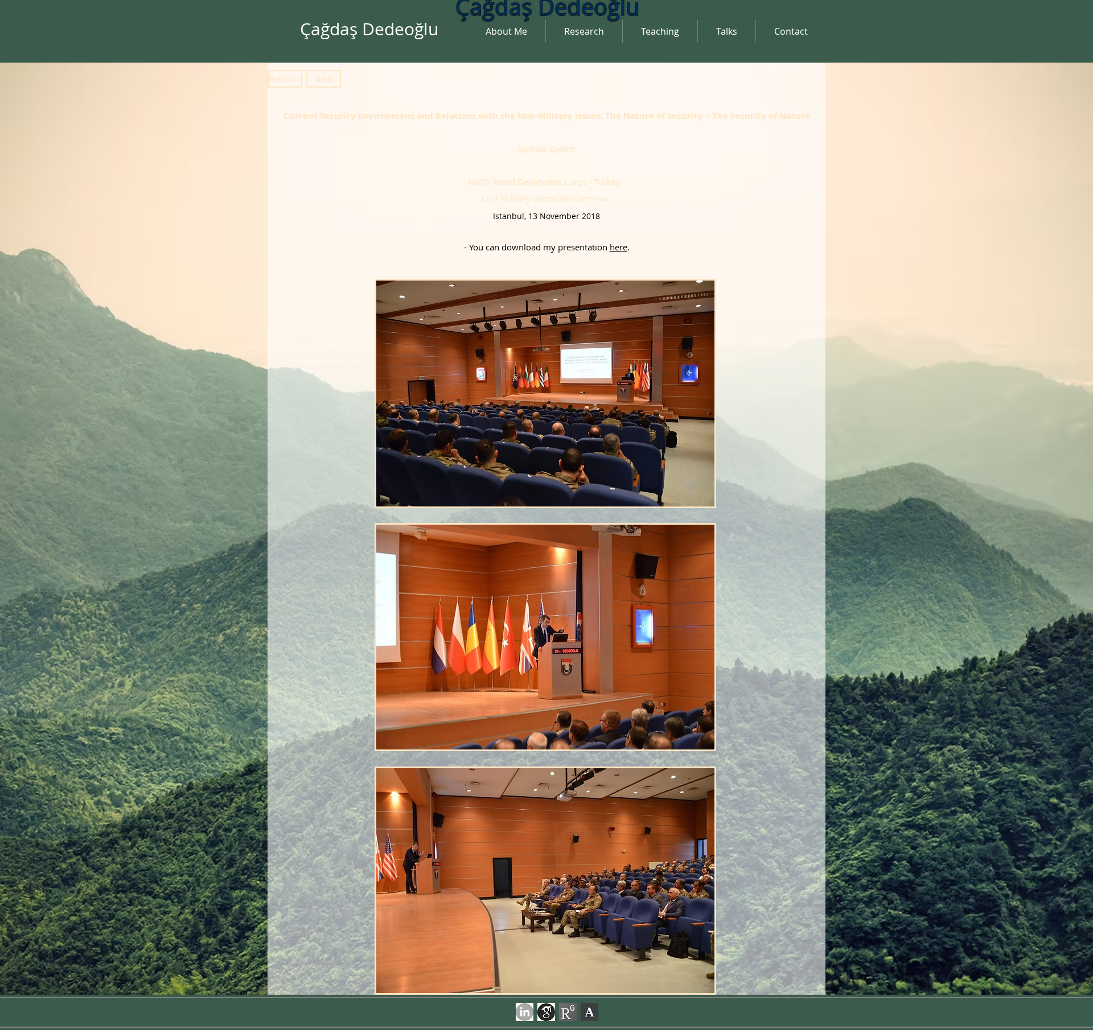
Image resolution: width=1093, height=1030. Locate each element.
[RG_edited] (568, 1012)
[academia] (589, 1012)
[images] (524, 1012)
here (618, 247)
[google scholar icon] (546, 1012)
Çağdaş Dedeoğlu (369, 29)
